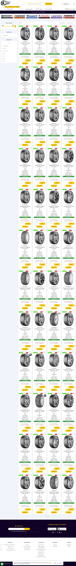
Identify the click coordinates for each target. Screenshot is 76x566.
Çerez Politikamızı (21, 563)
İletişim (69, 546)
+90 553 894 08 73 (10, 548)
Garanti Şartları (41, 550)
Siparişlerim (55, 546)
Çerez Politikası (41, 547)
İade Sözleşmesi (41, 555)
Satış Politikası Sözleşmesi (41, 556)
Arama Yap (49, 3)
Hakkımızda (69, 544)
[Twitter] (55, 532)
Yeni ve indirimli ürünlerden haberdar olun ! (19, 531)
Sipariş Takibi (27, 547)
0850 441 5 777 (10, 546)
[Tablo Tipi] (21, 23)
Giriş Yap (55, 544)
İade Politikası (41, 553)
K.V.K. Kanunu (41, 544)
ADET (28, 60)
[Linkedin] (61, 532)
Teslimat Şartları (41, 552)
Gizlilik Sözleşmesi (41, 546)
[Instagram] (57, 532)
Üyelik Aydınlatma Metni (41, 549)
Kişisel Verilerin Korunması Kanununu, (43, 562)
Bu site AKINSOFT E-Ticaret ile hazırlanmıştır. (9, 563)
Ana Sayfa (21, 9)
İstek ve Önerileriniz (27, 546)
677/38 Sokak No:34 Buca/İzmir (9, 544)
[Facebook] (53, 532)
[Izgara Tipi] (20, 23)
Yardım (27, 544)
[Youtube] (59, 532)
